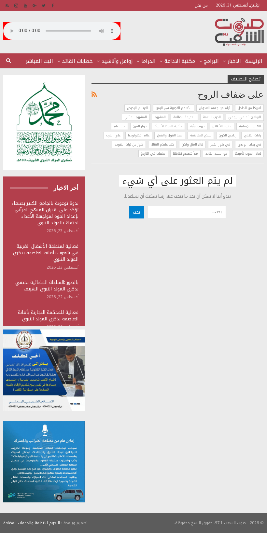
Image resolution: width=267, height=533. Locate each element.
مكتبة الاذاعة (179, 61)
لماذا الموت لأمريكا (248, 153)
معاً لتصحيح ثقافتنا (185, 153)
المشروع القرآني (135, 117)
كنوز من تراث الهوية (129, 144)
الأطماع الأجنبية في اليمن (173, 108)
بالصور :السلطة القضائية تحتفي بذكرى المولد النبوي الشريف (46, 285)
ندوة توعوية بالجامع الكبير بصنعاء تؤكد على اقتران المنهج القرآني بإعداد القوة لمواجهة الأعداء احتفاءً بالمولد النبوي (44, 213)
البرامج (211, 61)
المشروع (160, 117)
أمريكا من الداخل (249, 108)
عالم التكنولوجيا (138, 135)
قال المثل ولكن (192, 144)
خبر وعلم (119, 126)
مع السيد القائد (216, 153)
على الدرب (113, 135)
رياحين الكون (227, 135)
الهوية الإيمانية (250, 126)
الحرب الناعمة (212, 117)
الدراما (148, 61)
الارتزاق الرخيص (137, 108)
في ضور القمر (220, 144)
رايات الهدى (252, 135)
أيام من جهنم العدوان (214, 108)
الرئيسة (253, 61)
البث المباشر (39, 61)
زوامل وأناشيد (117, 61)
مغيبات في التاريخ (153, 153)
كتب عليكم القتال (162, 144)
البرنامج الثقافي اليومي (244, 117)
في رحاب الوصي (249, 144)
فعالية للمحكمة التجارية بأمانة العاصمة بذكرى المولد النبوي (48, 315)
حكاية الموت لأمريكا (168, 126)
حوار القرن (140, 126)
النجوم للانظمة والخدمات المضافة (31, 522)
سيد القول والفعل (170, 135)
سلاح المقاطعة (200, 135)
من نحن (201, 5)
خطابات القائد (77, 61)
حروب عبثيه (197, 126)
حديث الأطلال (222, 126)
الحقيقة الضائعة (184, 117)
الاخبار (234, 61)
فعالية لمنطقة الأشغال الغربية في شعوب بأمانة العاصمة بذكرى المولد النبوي (45, 253)
